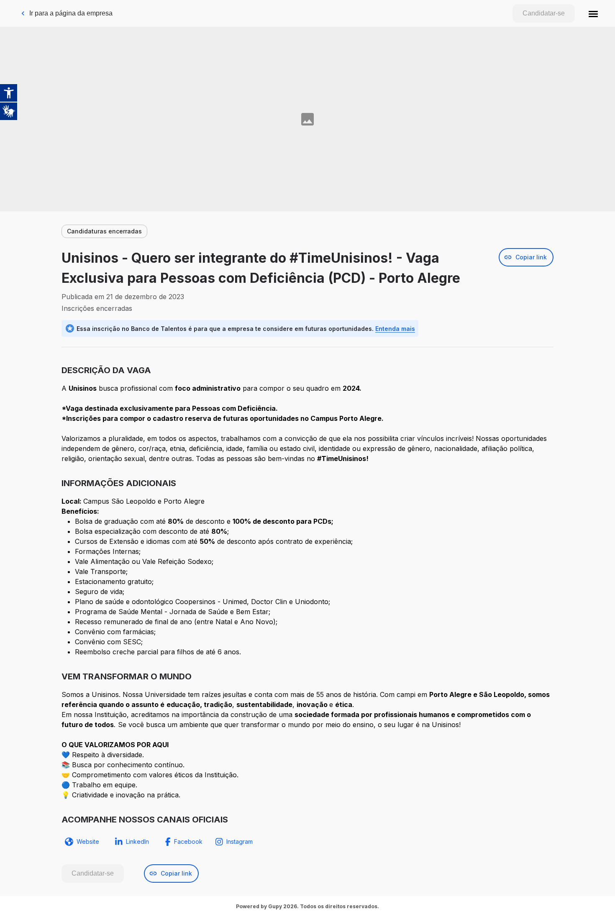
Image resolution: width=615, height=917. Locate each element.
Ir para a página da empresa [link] (71, 13)
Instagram (239, 841)
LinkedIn (137, 841)
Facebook (188, 841)
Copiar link (531, 257)
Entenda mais (395, 328)
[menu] (593, 13)
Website (88, 841)
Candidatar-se (544, 13)
